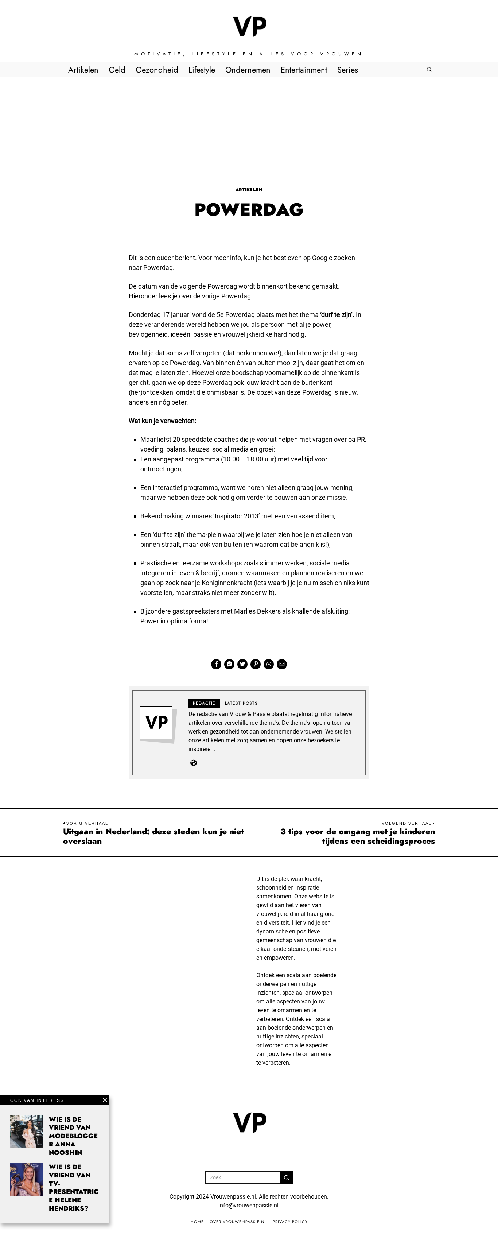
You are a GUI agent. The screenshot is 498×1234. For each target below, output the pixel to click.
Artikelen (83, 70)
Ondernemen (248, 70)
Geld (117, 70)
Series (347, 70)
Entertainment (304, 70)
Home (197, 1222)
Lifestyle (201, 70)
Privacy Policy (290, 1222)
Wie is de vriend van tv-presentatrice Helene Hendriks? (73, 1187)
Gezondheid (157, 70)
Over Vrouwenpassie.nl (238, 1222)
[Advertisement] (249, 132)
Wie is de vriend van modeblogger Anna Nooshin (73, 1136)
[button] (286, 1177)
